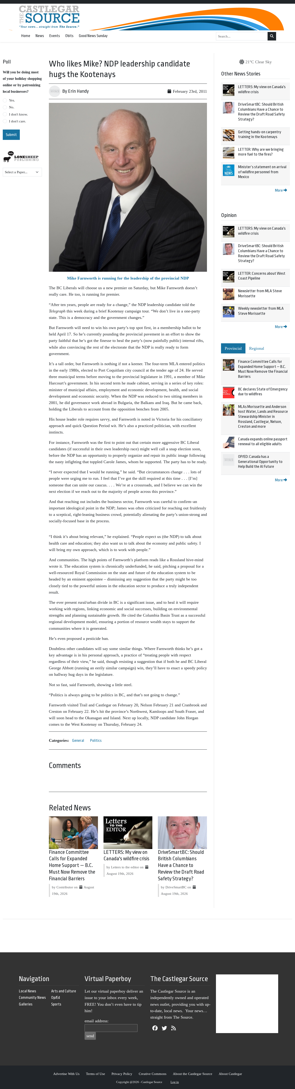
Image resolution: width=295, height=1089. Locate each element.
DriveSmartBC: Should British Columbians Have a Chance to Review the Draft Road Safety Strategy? (181, 865)
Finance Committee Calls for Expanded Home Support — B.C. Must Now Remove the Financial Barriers (72, 865)
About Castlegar (230, 1074)
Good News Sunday (93, 36)
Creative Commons (152, 1074)
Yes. (12, 100)
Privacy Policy (122, 1074)
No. (11, 107)
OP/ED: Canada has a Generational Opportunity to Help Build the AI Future (260, 461)
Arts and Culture (63, 991)
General (78, 740)
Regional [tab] (256, 348)
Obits (69, 36)
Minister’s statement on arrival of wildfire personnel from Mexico (262, 172)
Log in (175, 1082)
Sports (56, 1004)
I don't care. (17, 121)
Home (25, 36)
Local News (27, 991)
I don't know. (18, 114)
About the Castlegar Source (192, 1074)
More (279, 190)
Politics (96, 740)
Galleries (25, 1004)
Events (54, 36)
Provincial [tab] (233, 348)
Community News (32, 997)
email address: (97, 1021)
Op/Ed (55, 997)
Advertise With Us (66, 1074)
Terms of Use (95, 1074)
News (39, 36)
